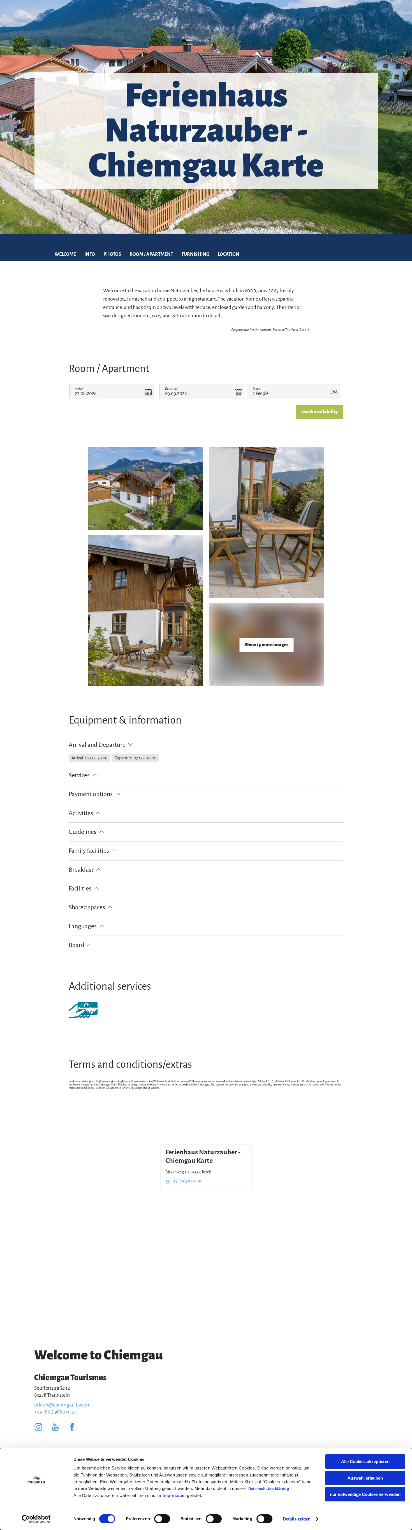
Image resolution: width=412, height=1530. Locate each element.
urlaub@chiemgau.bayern (62, 1405)
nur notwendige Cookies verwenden (365, 1494)
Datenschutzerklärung (268, 1489)
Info (89, 254)
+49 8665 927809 (186, 1181)
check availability (319, 411)
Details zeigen (297, 1519)
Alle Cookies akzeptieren (365, 1461)
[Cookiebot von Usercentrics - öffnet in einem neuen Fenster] (36, 1519)
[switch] (162, 1518)
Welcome (65, 254)
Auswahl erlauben (365, 1478)
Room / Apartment (151, 254)
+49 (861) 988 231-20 (55, 1412)
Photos (112, 254)
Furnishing (195, 254)
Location (228, 254)
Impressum (174, 1495)
